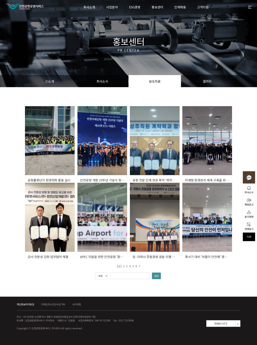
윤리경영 (249, 216)
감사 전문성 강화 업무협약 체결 (48, 256)
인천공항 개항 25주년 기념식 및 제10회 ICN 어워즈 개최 (116, 180)
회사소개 (89, 7)
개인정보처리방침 (25, 304)
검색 (156, 276)
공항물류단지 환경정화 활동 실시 (49, 180)
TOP (249, 236)
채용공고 (249, 204)
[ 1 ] (119, 266)
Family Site (220, 323)
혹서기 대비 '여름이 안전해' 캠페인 (207, 256)
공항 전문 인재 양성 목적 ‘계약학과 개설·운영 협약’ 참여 (169, 180)
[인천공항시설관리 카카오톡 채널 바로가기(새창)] (249, 177)
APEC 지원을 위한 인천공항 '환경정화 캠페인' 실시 (113, 256)
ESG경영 (134, 7)
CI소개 (50, 81)
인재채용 (180, 7)
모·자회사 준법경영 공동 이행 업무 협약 (158, 256)
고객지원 (203, 7)
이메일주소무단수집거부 (53, 304)
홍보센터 (157, 7)
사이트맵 (76, 304)
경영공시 (249, 229)
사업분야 (112, 7)
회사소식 (102, 81)
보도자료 (154, 81)
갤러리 (207, 81)
